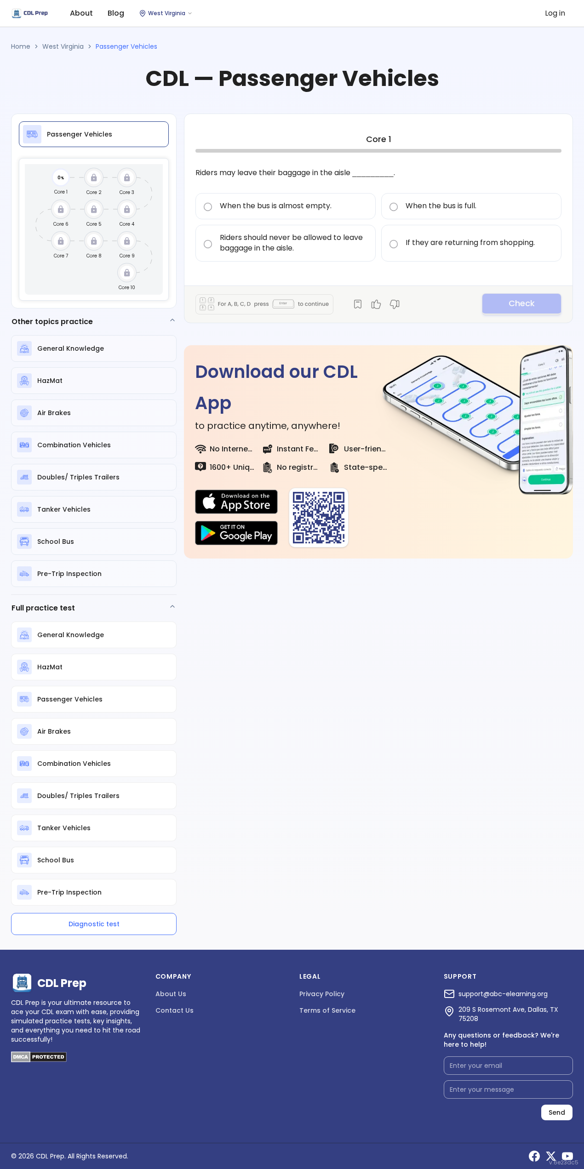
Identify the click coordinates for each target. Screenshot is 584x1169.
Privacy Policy (321, 993)
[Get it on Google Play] (236, 533)
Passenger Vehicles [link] (126, 46)
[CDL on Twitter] (550, 1156)
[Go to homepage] (29, 14)
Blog (116, 13)
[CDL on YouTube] (567, 1156)
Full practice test (43, 608)
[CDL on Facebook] (534, 1156)
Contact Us (174, 1010)
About (81, 13)
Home (20, 46)
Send (557, 1112)
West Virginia (63, 46)
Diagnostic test (94, 924)
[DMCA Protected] (39, 1060)
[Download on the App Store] (236, 502)
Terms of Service (327, 1010)
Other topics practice (52, 321)
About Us (170, 993)
